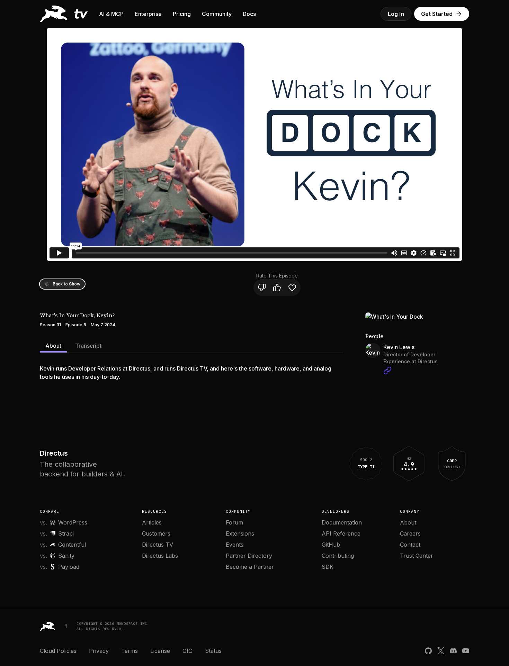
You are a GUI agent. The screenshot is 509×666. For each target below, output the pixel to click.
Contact (410, 544)
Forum (234, 522)
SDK (327, 566)
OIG (187, 650)
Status (213, 650)
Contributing (338, 555)
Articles (152, 522)
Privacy (99, 650)
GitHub (331, 544)
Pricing (182, 13)
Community (217, 13)
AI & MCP (111, 13)
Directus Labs (160, 555)
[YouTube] (465, 650)
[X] (440, 650)
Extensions (240, 533)
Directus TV (157, 544)
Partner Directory (249, 555)
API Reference (341, 533)
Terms (129, 650)
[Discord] (453, 650)
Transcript (88, 345)
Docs (249, 13)
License (160, 650)
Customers (156, 533)
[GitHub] (428, 650)
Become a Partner (250, 566)
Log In (396, 13)
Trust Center (416, 555)
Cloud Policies (58, 650)
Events (234, 544)
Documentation (342, 522)
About (53, 345)
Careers (410, 533)
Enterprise (148, 13)
